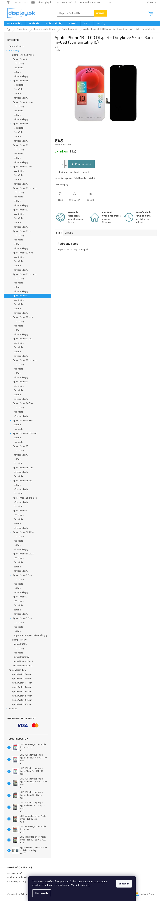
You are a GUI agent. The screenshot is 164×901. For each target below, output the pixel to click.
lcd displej (19, 85)
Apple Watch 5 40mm (22, 687)
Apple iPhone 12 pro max (25, 274)
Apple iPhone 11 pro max (25, 188)
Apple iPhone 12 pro (22, 231)
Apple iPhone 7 (20, 596)
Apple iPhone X (20, 59)
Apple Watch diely (17, 670)
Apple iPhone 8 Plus (22, 575)
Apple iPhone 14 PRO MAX (25, 433)
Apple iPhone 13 (20, 295)
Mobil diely (14, 50)
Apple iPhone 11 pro (22, 166)
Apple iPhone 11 (20, 145)
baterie (17, 287)
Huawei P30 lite (20, 644)
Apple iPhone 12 (20, 209)
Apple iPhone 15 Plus (23, 467)
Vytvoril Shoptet (149, 894)
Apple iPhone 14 (20, 381)
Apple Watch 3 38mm (22, 704)
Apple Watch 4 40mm (22, 695)
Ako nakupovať (64, 2)
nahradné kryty (21, 571)
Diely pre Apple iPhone (23, 55)
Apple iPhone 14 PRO (23, 420)
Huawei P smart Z (21, 657)
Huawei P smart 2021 (23, 665)
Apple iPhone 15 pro (22, 480)
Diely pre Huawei (20, 639)
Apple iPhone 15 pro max (25, 498)
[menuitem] (14, 23)
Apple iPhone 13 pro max (25, 360)
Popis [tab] (59, 233)
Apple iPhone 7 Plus (22, 618)
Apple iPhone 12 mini (23, 252)
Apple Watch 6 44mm (22, 674)
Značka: (60, 50)
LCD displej (19, 63)
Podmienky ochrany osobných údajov (25, 881)
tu (89, 885)
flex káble (18, 67)
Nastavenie (41, 893)
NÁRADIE (13, 708)
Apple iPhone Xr (20, 123)
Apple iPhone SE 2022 (23, 553)
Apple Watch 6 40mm (22, 678)
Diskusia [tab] (69, 233)
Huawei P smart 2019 (23, 661)
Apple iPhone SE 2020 (23, 532)
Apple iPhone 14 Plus (23, 403)
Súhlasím (124, 883)
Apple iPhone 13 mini (23, 317)
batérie (17, 72)
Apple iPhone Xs (20, 80)
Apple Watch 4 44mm (22, 691)
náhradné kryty (21, 76)
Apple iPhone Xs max (23, 102)
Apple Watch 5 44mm (22, 682)
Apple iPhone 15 (20, 446)
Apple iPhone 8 (20, 510)
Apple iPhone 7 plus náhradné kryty (30, 635)
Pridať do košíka (83, 163)
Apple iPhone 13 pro (22, 338)
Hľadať (100, 13)
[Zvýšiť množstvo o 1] (66, 162)
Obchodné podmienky (89, 2)
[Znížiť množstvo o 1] (66, 166)
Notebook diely (16, 46)
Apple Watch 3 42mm (22, 700)
